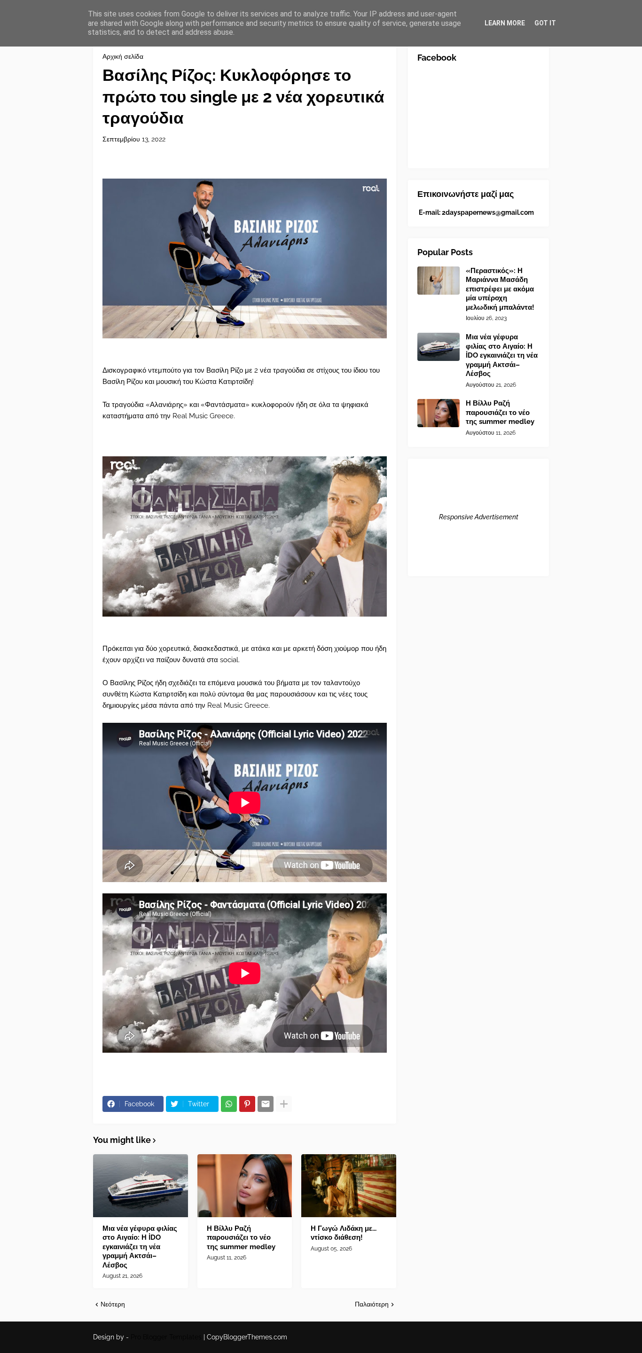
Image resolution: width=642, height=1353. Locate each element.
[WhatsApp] (229, 1104)
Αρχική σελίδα (122, 56)
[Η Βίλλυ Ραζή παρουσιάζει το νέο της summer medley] (244, 1185)
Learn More (505, 23)
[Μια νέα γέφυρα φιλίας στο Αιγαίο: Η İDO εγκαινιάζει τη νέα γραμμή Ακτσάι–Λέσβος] (140, 1185)
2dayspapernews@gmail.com (488, 212)
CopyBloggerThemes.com (247, 1337)
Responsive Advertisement (478, 517)
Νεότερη (113, 1304)
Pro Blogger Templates (166, 1337)
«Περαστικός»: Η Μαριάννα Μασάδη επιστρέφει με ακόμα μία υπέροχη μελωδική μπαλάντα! (500, 289)
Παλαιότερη (372, 1304)
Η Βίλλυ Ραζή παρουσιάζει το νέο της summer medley (241, 1237)
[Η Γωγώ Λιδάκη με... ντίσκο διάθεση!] (348, 1185)
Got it (545, 23)
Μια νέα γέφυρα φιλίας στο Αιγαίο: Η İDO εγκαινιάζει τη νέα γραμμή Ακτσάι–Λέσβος (139, 1246)
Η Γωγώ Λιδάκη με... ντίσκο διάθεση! (343, 1233)
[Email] (266, 1104)
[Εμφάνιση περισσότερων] (284, 1104)
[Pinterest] (247, 1104)
